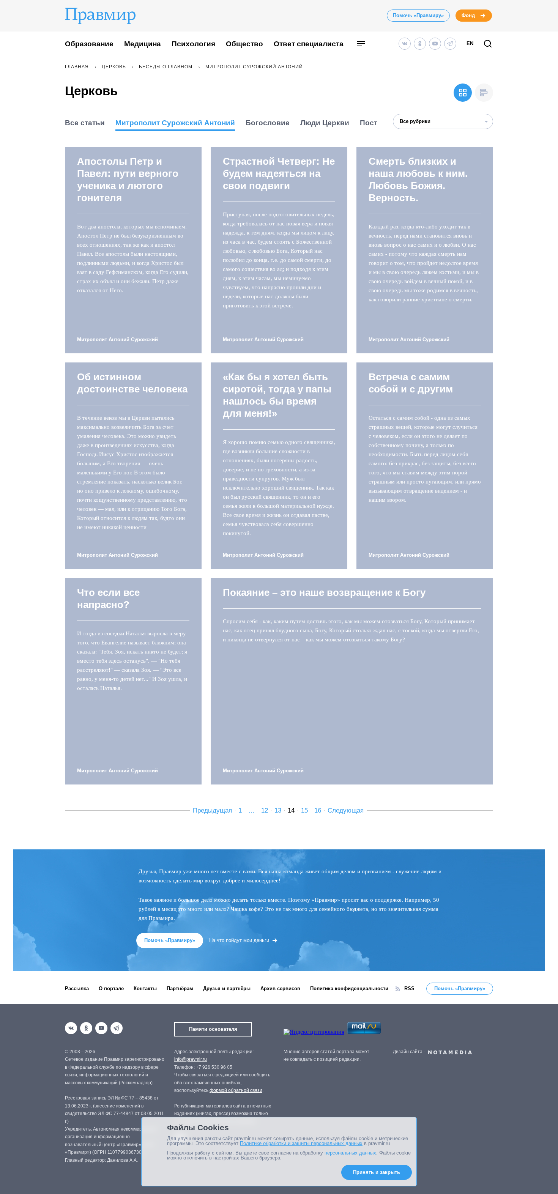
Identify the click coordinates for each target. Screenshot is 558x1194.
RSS (409, 988)
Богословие (268, 123)
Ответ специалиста (309, 44)
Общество (244, 44)
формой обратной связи (236, 1090)
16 (317, 810)
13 (277, 810)
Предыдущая (212, 810)
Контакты (145, 988)
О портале (111, 988)
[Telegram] (450, 44)
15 (304, 810)
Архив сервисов (280, 988)
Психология (193, 44)
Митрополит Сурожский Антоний (175, 123)
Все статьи (85, 123)
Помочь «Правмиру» (418, 15)
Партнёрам (180, 988)
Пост (368, 123)
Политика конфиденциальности (349, 988)
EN (470, 43)
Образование (89, 44)
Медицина (142, 44)
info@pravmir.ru (190, 1059)
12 (264, 810)
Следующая (346, 810)
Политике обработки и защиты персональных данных (301, 1143)
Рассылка (77, 988)
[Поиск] (487, 44)
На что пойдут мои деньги (239, 940)
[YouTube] (435, 44)
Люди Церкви (324, 123)
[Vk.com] (405, 44)
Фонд (468, 15)
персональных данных (350, 1153)
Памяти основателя (213, 1029)
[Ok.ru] (420, 44)
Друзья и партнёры (227, 988)
